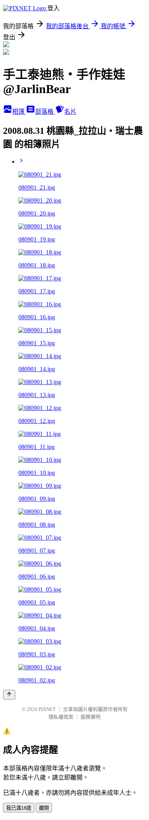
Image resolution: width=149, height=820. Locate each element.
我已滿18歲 (18, 808)
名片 (70, 111)
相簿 (19, 111)
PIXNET (47, 709)
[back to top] (9, 694)
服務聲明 (90, 717)
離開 (44, 808)
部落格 (45, 111)
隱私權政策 (61, 717)
